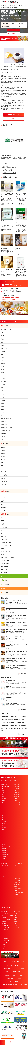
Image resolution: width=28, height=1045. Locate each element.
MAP (16, 167)
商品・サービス (17, 5)
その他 (2, 440)
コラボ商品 (3, 507)
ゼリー (2, 366)
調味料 (2, 372)
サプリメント (4, 360)
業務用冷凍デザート (6, 433)
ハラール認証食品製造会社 (7, 557)
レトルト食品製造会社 (6, 927)
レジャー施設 (4, 539)
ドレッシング (4, 382)
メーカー (3, 533)
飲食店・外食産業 (5, 536)
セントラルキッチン (6, 545)
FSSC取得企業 (4, 567)
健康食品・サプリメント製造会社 (9, 172)
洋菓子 (2, 409)
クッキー (3, 397)
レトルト (3, 385)
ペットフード (4, 415)
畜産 (2, 354)
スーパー (3, 518)
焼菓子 (2, 406)
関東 (16, 917)
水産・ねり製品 (5, 348)
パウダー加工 (4, 472)
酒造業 (2, 548)
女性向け (3, 504)
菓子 (2, 388)
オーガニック (4, 510)
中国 (16, 923)
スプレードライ (5, 463)
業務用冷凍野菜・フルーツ (7, 427)
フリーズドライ (5, 459)
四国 (16, 925)
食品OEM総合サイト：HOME (7, 5)
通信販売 (3, 530)
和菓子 (2, 403)
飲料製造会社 (4, 917)
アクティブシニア (5, 495)
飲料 (2, 333)
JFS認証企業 (4, 570)
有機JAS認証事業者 (6, 563)
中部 (16, 919)
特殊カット (3, 456)
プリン (2, 412)
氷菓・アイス (4, 391)
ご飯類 (2, 339)
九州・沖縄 (17, 927)
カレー (2, 369)
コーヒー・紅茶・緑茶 (6, 418)
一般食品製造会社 (5, 913)
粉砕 (2, 466)
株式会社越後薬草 (6, 155)
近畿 (16, 921)
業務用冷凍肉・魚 (5, 430)
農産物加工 (3, 447)
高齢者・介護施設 (5, 551)
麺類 (2, 342)
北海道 (16, 913)
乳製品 (2, 357)
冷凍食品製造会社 (5, 929)
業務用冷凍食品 (5, 421)
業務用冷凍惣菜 (5, 424)
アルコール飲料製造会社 (6, 919)
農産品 (2, 345)
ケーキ (2, 394)
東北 (16, 915)
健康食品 (3, 351)
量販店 (2, 521)
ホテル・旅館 (4, 527)
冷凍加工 (3, 478)
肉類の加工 (3, 450)
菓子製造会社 (4, 921)
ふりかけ (3, 378)
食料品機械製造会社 (5, 925)
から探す (4, 326)
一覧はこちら (23, 673)
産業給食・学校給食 (6, 542)
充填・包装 (3, 484)
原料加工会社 (4, 923)
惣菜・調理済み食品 (6, 330)
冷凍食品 (3, 363)
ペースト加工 (4, 475)
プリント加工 (4, 481)
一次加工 (3, 437)
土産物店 (3, 524)
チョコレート (4, 400)
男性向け (3, 501)
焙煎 (2, 469)
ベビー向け (3, 498)
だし (2, 375)
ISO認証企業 (4, 573)
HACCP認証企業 (5, 560)
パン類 (2, 336)
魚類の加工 (3, 453)
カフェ (2, 554)
